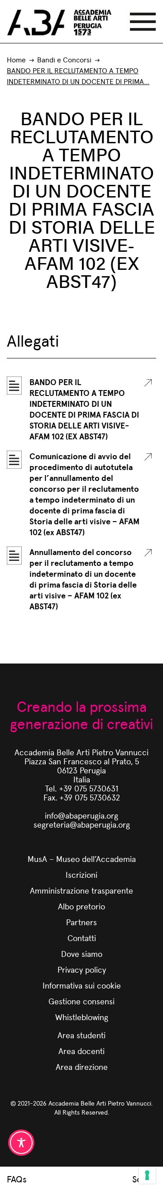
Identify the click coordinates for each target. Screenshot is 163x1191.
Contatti (81, 937)
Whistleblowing (81, 1016)
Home (16, 59)
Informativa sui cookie (82, 985)
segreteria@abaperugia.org (82, 824)
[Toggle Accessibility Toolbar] (21, 1142)
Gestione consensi (81, 1001)
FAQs (17, 1178)
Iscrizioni (81, 874)
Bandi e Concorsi (64, 59)
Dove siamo (81, 953)
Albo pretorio (81, 906)
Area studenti (81, 1034)
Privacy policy (82, 969)
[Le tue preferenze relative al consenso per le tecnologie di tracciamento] (147, 1175)
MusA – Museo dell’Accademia (82, 858)
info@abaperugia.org (81, 815)
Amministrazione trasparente (81, 890)
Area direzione (82, 1066)
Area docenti (81, 1050)
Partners (81, 921)
